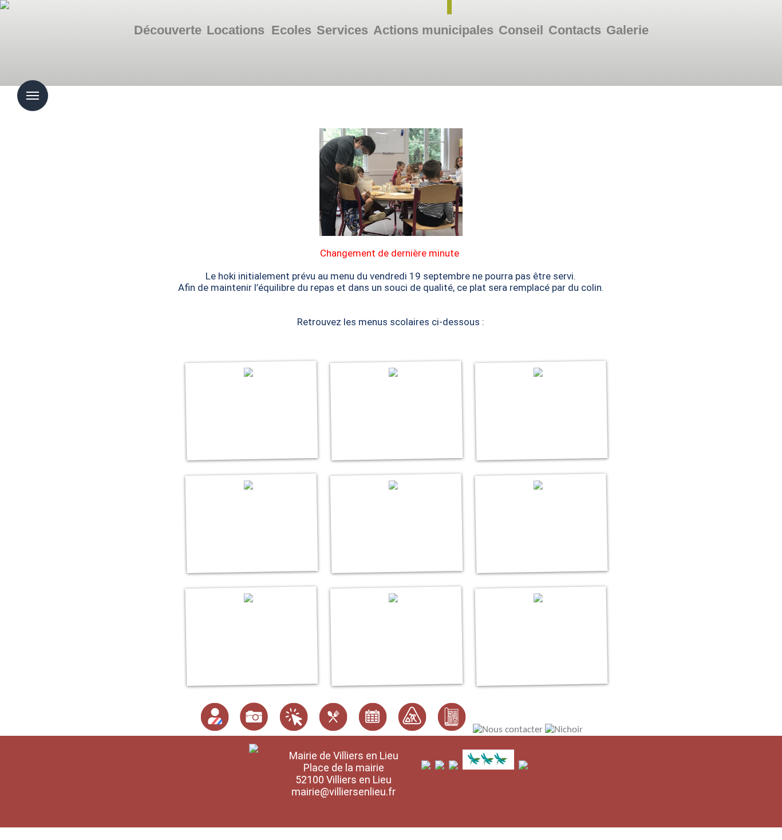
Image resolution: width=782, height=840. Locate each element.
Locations (235, 30)
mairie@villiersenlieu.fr (343, 792)
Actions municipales (433, 30)
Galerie (627, 30)
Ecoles (291, 30)
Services (342, 30)
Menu (47, 87)
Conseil (521, 30)
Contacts (574, 30)
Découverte (168, 30)
